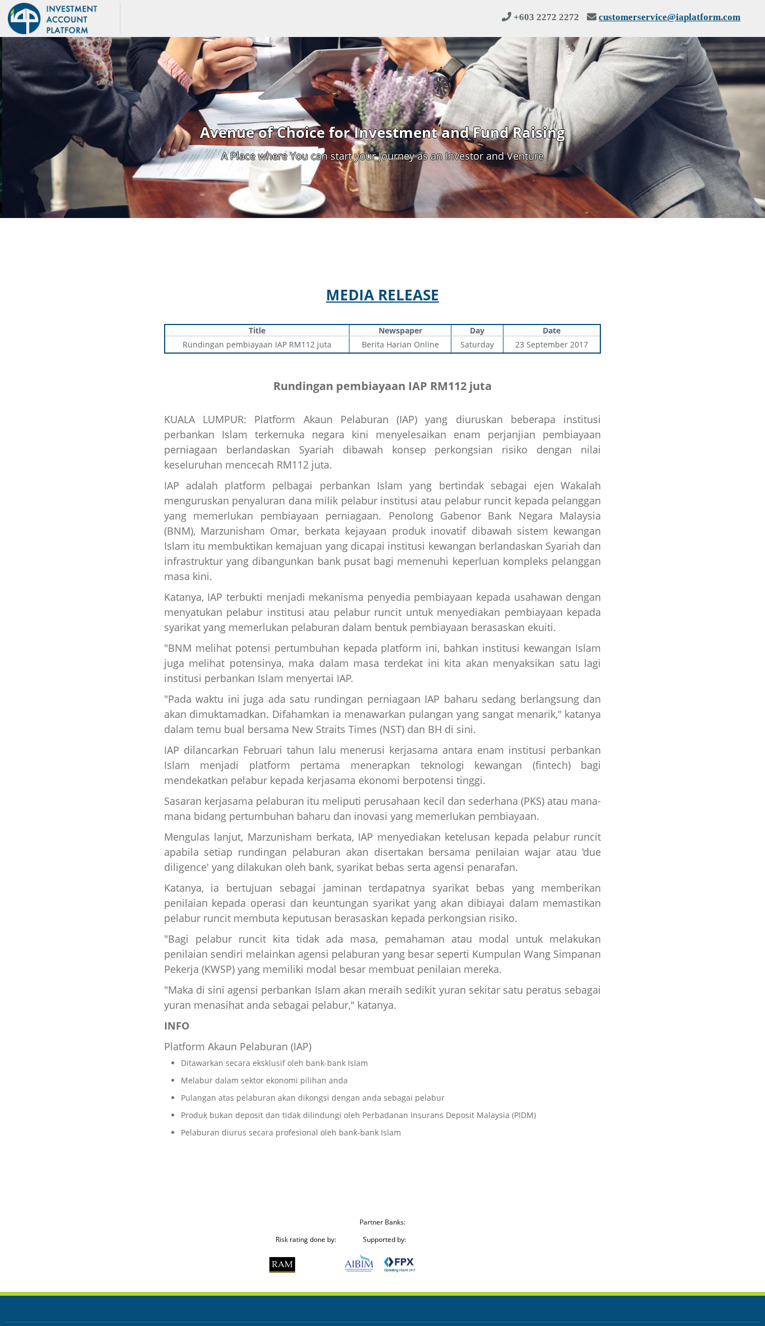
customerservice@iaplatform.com (669, 16)
